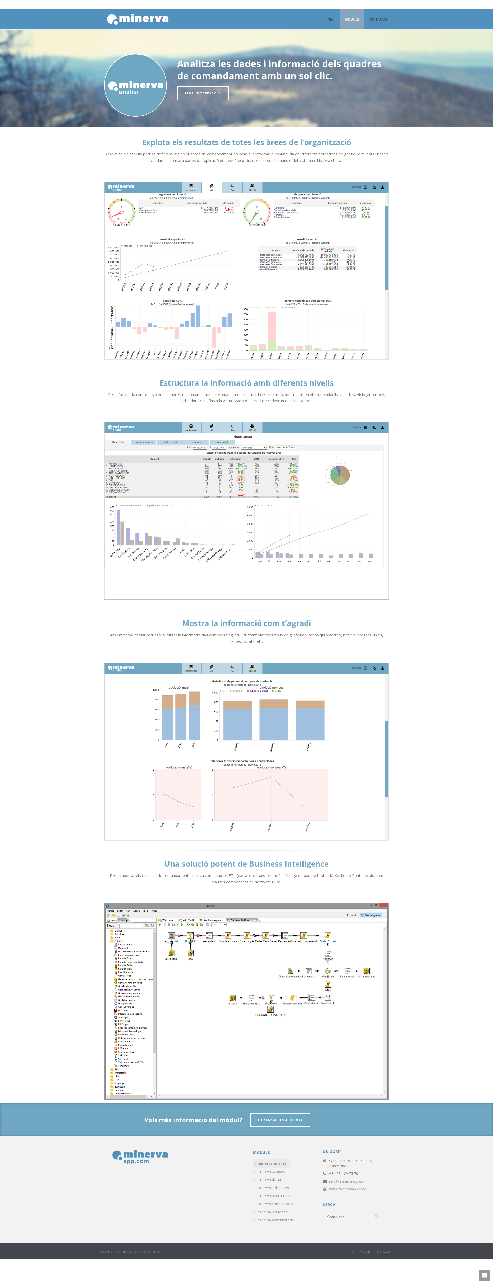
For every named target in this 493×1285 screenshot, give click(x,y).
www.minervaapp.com (347, 1189)
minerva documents (274, 1179)
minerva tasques (271, 1171)
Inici (330, 19)
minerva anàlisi (272, 1163)
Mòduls (352, 19)
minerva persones (272, 1212)
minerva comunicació (275, 1203)
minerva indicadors (273, 1187)
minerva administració (276, 1220)
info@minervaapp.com (348, 1181)
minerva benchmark (274, 1195)
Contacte (379, 19)
